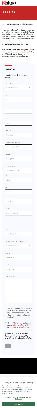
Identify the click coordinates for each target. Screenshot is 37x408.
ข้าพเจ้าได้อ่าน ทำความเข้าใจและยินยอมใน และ (19, 325)
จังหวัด (6, 187)
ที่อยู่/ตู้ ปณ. (8, 154)
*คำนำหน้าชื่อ (9, 83)
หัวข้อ (6, 229)
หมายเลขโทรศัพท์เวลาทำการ (12, 142)
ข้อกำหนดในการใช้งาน (22, 325)
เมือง (6, 175)
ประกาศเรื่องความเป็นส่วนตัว (21, 52)
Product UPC (8, 253)
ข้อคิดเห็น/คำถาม (10, 276)
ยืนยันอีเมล (8, 130)
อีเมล (6, 118)
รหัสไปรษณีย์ (8, 196)
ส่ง (8, 346)
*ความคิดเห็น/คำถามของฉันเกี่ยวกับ (14, 241)
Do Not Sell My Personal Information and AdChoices (18, 398)
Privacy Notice (17, 390)
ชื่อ (6, 95)
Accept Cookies (18, 404)
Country (7, 208)
